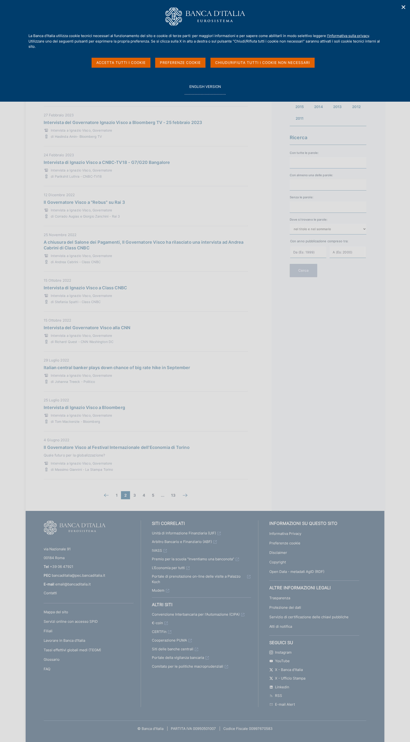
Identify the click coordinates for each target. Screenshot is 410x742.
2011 (300, 118)
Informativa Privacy (285, 533)
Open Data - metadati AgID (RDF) (296, 571)
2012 (356, 107)
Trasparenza (279, 598)
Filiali (48, 631)
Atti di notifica (280, 626)
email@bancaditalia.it (73, 584)
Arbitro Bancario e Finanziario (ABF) (182, 541)
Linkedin (282, 687)
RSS (278, 695)
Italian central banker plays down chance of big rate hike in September (117, 367)
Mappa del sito (56, 612)
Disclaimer (278, 552)
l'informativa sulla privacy (348, 35)
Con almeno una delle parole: (311, 175)
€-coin (157, 623)
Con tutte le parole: (304, 153)
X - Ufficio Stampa (290, 678)
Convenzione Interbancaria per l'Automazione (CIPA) (196, 614)
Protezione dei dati (285, 607)
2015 (299, 107)
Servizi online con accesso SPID (71, 621)
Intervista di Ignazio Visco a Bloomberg (84, 407)
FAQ (47, 669)
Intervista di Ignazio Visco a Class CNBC (85, 287)
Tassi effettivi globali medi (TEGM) (72, 650)
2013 (337, 107)
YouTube (282, 661)
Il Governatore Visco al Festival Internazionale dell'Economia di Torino (117, 447)
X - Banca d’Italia (289, 669)
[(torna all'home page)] (74, 528)
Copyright (277, 562)
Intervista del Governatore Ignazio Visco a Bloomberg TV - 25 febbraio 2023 (123, 122)
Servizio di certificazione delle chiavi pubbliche (309, 617)
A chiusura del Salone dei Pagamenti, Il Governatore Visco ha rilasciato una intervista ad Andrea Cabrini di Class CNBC (143, 245)
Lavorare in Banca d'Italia (64, 640)
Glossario (52, 659)
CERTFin (159, 631)
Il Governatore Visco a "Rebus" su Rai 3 (84, 202)
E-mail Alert (285, 704)
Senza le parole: (301, 197)
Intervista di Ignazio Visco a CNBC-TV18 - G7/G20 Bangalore (107, 162)
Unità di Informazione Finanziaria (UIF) (184, 533)
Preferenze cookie (284, 543)
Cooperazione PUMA (169, 640)
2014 (318, 107)
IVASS (157, 550)
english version (205, 89)
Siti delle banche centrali (172, 649)
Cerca (303, 270)
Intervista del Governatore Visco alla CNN (87, 327)
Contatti (50, 593)
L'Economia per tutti (168, 568)
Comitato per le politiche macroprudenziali (187, 666)
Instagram (283, 652)
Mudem (158, 590)
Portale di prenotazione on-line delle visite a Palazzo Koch (196, 579)
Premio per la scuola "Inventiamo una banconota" (193, 559)
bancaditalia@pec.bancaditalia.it (78, 575)
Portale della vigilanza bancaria (178, 657)
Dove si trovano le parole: (308, 219)
